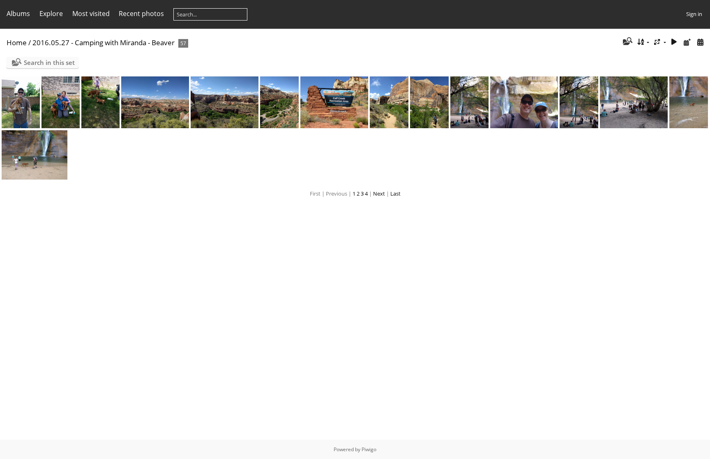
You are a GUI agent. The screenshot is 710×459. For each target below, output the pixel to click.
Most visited (91, 13)
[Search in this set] (626, 42)
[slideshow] (674, 42)
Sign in (694, 14)
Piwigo (369, 449)
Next (379, 193)
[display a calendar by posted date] (687, 42)
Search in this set (49, 62)
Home (17, 42)
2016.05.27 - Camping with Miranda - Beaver (103, 42)
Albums (18, 13)
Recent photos (141, 13)
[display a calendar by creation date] (700, 42)
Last (395, 193)
